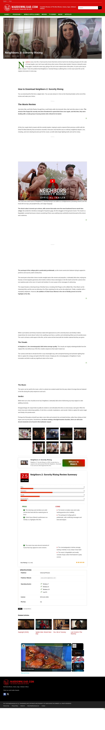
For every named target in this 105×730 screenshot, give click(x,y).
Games (6, 14)
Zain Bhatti (7, 56)
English (5, 1)
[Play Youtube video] (52, 181)
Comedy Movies (27, 608)
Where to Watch (74, 462)
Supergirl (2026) (23, 632)
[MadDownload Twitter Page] (7, 694)
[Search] (100, 7)
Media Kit (23, 705)
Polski (10, 1)
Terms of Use (6, 705)
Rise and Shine (31, 646)
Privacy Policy (15, 705)
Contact (43, 705)
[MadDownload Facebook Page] (4, 694)
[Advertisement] (52, 36)
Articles (68, 14)
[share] (68, 644)
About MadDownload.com (33, 705)
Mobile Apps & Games (32, 14)
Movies (44, 14)
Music (60, 14)
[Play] (78, 659)
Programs (17, 14)
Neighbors (28, 62)
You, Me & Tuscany (59, 632)
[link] (23, 645)
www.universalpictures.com (48, 578)
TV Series (52, 14)
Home (6, 19)
